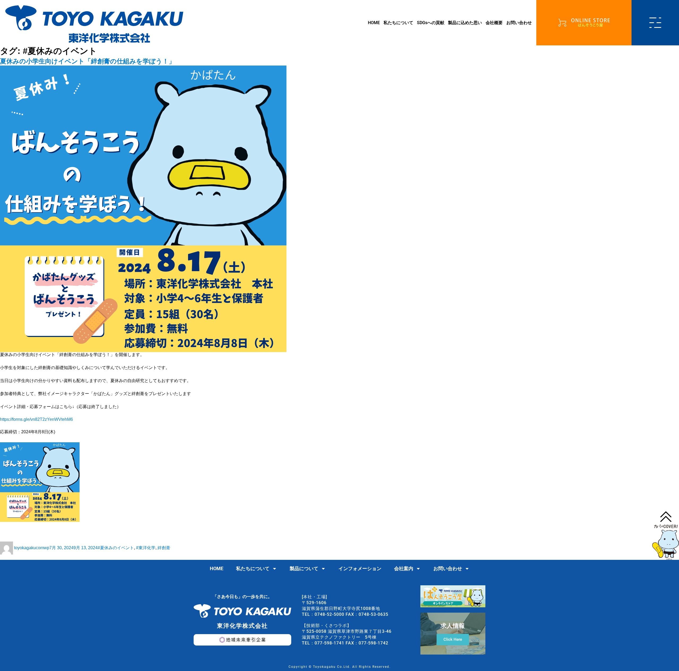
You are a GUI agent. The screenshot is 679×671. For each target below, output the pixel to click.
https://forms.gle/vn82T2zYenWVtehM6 (36, 419)
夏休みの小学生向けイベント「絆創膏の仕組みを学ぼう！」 (87, 61)
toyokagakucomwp (31, 548)
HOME (374, 22)
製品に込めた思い (465, 22)
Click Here (452, 639)
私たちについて (398, 22)
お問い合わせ (519, 22)
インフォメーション (359, 568)
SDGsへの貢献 (430, 22)
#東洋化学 (145, 548)
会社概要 (494, 22)
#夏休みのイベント (116, 548)
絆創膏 (164, 548)
